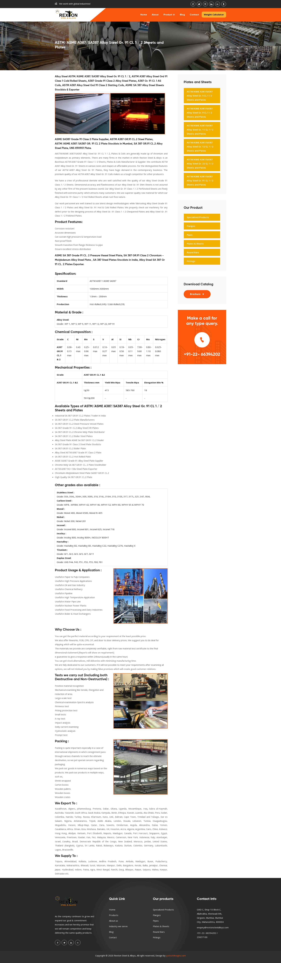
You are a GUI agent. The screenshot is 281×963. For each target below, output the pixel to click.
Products (113, 915)
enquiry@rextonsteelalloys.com (213, 927)
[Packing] (140, 767)
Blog (182, 15)
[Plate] (137, 113)
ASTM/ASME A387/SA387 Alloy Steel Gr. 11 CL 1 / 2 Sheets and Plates (200, 129)
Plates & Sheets (195, 243)
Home (143, 15)
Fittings (191, 261)
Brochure (195, 294)
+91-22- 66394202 (202, 354)
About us (113, 920)
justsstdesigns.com (176, 955)
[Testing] (140, 701)
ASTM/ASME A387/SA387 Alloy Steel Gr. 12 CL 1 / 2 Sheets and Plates (200, 146)
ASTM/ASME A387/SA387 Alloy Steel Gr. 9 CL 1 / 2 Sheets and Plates (200, 112)
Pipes (189, 234)
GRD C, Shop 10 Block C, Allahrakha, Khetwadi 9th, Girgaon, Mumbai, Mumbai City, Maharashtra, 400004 (210, 915)
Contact (194, 15)
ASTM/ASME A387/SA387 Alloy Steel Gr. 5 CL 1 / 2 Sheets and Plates (200, 95)
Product (167, 15)
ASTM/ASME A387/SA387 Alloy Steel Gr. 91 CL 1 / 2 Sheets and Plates (200, 180)
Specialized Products (198, 217)
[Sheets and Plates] (82, 113)
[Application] (140, 596)
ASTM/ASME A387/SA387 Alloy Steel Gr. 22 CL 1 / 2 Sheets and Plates (200, 163)
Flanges (191, 226)
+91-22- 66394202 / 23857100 (207, 935)
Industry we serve (118, 926)
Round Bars (193, 252)
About (155, 15)
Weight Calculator (214, 14)
